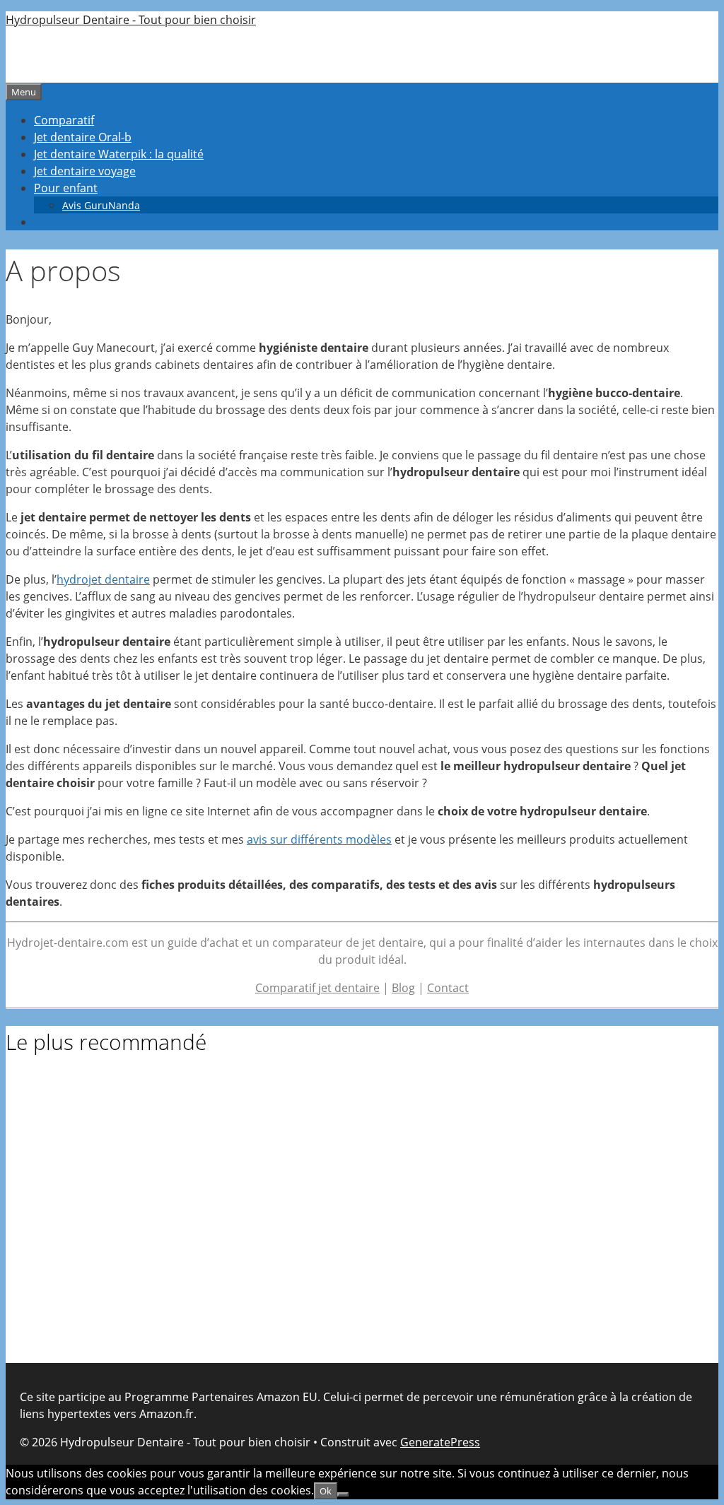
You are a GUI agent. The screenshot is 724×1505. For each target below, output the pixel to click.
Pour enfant (66, 188)
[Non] (343, 1494)
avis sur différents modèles (319, 839)
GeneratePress (440, 1442)
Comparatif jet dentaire (317, 988)
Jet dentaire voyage (85, 171)
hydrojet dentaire (103, 579)
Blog (403, 988)
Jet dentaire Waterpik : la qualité (119, 154)
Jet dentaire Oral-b (83, 137)
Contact (448, 988)
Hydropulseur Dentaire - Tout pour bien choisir (131, 20)
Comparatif (64, 120)
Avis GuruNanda (101, 205)
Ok (326, 1491)
